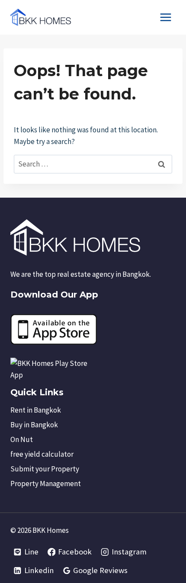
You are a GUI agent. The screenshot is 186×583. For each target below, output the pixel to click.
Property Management (45, 483)
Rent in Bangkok (35, 410)
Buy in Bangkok (34, 424)
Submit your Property (44, 469)
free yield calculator (42, 454)
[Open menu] (165, 17)
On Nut (21, 439)
